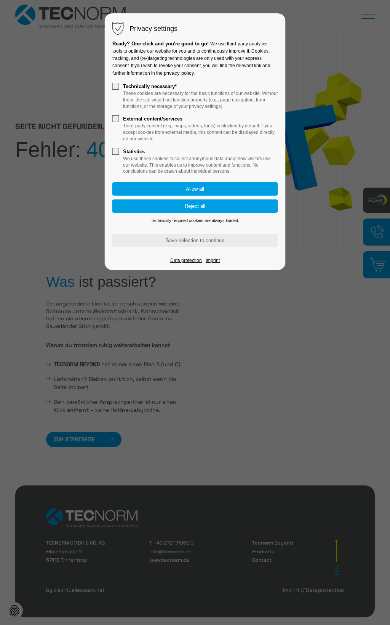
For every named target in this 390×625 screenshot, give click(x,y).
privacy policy (179, 73)
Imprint (213, 260)
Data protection (186, 260)
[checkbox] (115, 86)
